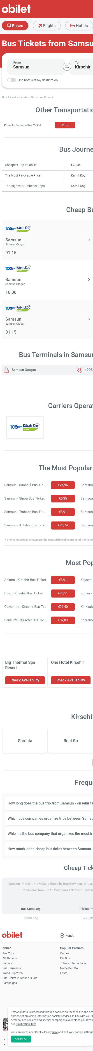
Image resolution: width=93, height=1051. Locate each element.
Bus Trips (8, 953)
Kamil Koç (78, 175)
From (17, 62)
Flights (49, 25)
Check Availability (25, 680)
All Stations (9, 958)
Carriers (7, 963)
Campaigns (9, 983)
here (55, 1032)
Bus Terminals (11, 968)
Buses (17, 25)
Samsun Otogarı (23, 370)
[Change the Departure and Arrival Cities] (67, 67)
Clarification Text (26, 1024)
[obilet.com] (27, 12)
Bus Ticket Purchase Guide (19, 978)
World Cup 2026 (12, 973)
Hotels (81, 25)
